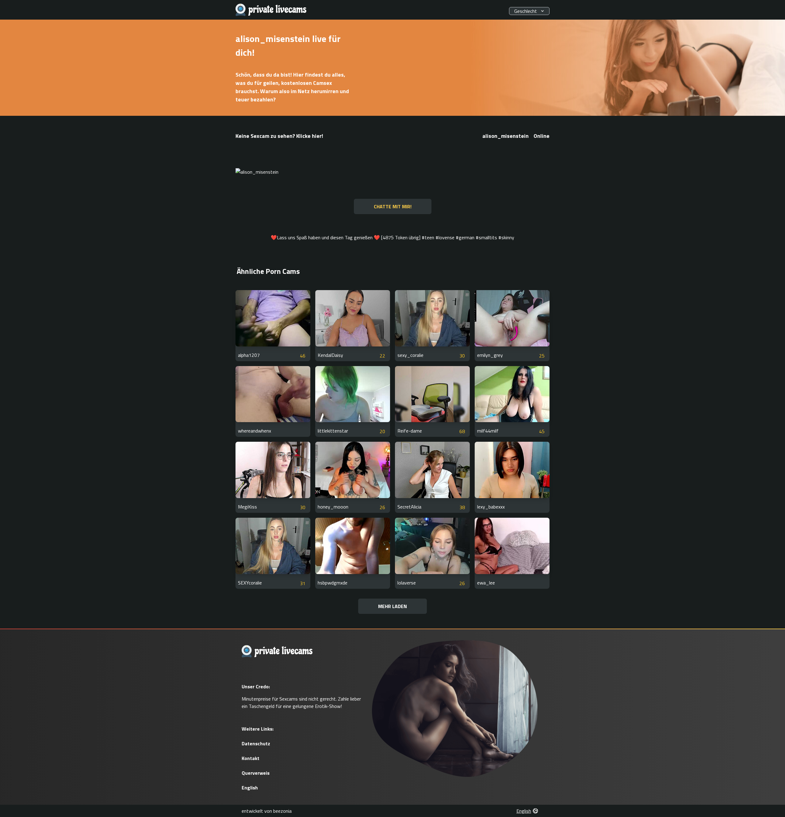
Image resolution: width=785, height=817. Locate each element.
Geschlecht (525, 11)
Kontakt (250, 758)
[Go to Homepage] (271, 10)
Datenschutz (256, 743)
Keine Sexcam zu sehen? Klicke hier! (279, 136)
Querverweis (256, 773)
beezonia (282, 811)
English (250, 787)
